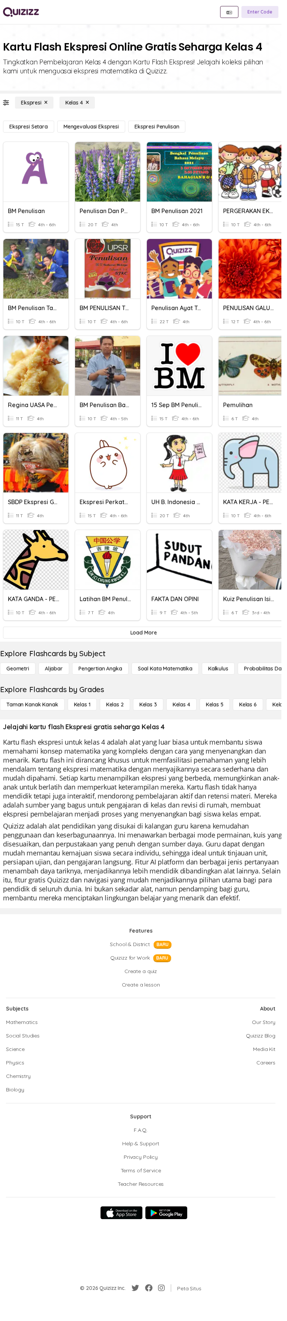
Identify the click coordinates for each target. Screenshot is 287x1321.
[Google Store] (166, 1212)
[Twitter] (135, 1288)
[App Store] (121, 1212)
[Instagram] (161, 1288)
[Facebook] (148, 1288)
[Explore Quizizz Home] (21, 12)
